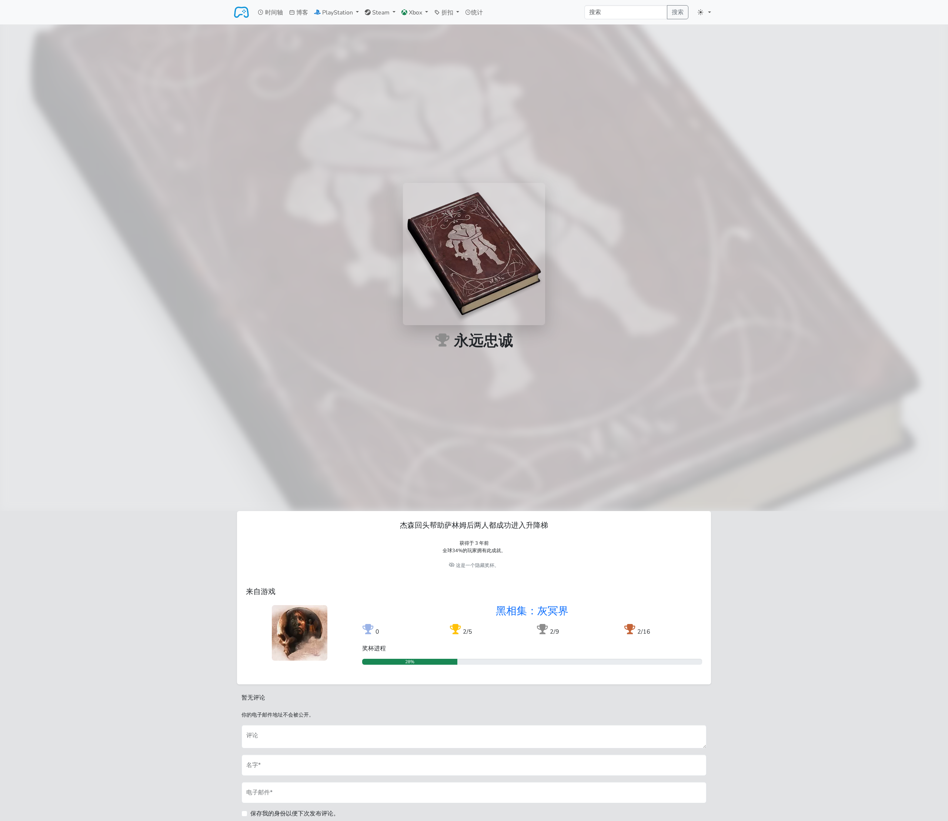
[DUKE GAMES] (241, 12)
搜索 (678, 12)
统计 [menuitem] (477, 13)
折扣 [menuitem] (447, 13)
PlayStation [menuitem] (337, 13)
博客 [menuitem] (301, 13)
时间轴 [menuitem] (273, 13)
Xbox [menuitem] (415, 13)
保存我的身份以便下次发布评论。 (294, 814)
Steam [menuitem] (381, 13)
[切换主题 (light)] (704, 12)
